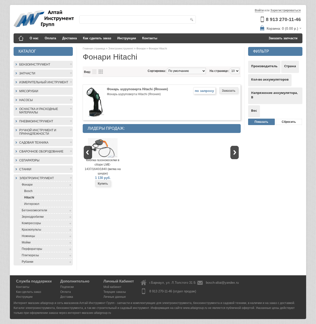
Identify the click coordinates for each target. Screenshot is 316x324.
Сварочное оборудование (41, 151)
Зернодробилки (33, 216)
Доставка (69, 38)
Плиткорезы (30, 255)
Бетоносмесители (34, 210)
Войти (259, 10)
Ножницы (28, 236)
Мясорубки (28, 91)
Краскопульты (31, 229)
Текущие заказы (114, 292)
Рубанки (27, 261)
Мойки (26, 242)
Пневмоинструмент (36, 121)
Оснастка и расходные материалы (38, 110)
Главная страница (94, 48)
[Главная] (21, 38)
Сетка (101, 71)
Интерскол (31, 204)
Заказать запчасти (283, 38)
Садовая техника (33, 142)
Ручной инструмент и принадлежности (37, 132)
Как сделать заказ (97, 38)
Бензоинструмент (34, 64)
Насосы (26, 100)
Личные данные (114, 297)
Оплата (50, 38)
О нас (34, 38)
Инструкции (126, 38)
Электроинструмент (36, 178)
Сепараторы (29, 160)
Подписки (67, 287)
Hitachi (29, 197)
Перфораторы (32, 249)
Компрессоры (31, 223)
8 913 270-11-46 (283, 19)
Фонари (27, 184)
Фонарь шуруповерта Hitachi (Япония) (137, 89)
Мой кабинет (112, 287)
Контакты (149, 38)
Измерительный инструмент (43, 82)
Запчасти (27, 73)
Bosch (28, 191)
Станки (25, 169)
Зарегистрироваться (285, 10)
